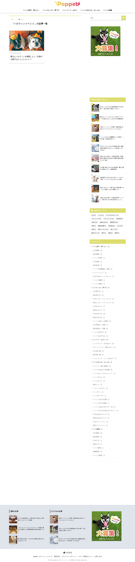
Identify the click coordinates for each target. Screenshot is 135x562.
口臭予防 (119, 218)
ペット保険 (98, 448)
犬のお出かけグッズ (101, 414)
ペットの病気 (98, 455)
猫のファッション (100, 425)
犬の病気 (97, 433)
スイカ (100, 215)
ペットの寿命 (98, 258)
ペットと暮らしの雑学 (102, 321)
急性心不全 (104, 222)
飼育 (117, 233)
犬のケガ (97, 440)
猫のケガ (97, 444)
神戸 (104, 233)
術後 (110, 233)
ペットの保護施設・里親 (102, 269)
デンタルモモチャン (112, 215)
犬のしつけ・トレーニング (103, 299)
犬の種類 (97, 250)
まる (94, 215)
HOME (68, 552)
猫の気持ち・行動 (100, 328)
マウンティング (109, 218)
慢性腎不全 (114, 222)
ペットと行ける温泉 (101, 403)
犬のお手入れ (99, 313)
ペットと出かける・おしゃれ (90, 10)
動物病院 (97, 451)
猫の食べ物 (98, 354)
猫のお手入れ (98, 317)
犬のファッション (100, 421)
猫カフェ (97, 384)
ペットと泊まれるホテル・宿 (104, 407)
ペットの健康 (107, 10)
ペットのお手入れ (100, 336)
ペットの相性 (98, 284)
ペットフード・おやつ (69, 10)
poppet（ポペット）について (42, 556)
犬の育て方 (98, 291)
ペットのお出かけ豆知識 (102, 370)
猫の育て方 (98, 295)
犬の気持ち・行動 (100, 325)
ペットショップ (99, 272)
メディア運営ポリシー (85, 556)
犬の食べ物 (98, 351)
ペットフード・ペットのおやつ (104, 358)
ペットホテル (99, 377)
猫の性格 (97, 265)
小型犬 (95, 222)
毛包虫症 (111, 226)
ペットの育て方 (99, 332)
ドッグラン (98, 392)
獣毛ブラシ (95, 233)
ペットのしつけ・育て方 (51, 10)
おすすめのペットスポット (103, 276)
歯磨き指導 (102, 226)
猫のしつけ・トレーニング (103, 302)
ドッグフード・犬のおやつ (103, 343)
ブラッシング (96, 218)
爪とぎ (120, 226)
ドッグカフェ (98, 381)
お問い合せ (98, 556)
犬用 (94, 229)
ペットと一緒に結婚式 (101, 366)
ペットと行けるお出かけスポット (105, 410)
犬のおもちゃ (98, 306)
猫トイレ (114, 229)
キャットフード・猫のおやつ (104, 347)
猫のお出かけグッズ (101, 418)
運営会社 (57, 556)
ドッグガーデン (99, 395)
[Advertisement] (108, 76)
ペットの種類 (98, 280)
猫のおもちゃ (98, 310)
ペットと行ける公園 (101, 399)
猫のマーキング (103, 229)
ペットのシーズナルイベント (104, 373)
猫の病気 (97, 437)
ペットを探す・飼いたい (31, 10)
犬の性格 (97, 261)
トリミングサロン (100, 388)
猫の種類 (97, 254)
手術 (94, 226)
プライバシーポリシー (69, 556)
